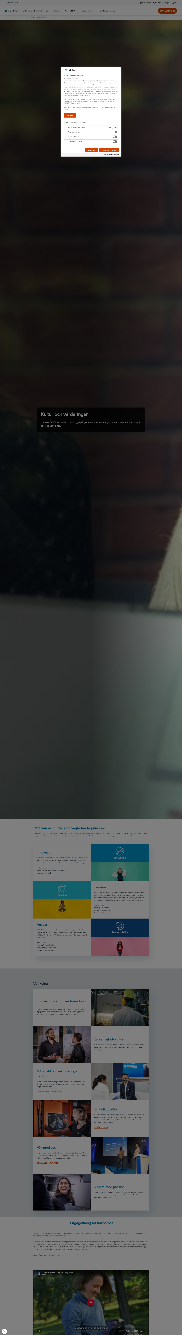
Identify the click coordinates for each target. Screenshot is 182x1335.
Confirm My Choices (109, 150)
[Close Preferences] (4, 1331)
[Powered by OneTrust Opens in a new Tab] (112, 155)
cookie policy (68, 101)
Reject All (91, 150)
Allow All (70, 115)
